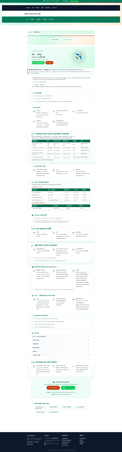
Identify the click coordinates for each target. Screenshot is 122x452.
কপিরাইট (42, 7)
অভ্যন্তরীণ (32, 19)
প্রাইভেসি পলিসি (47, 7)
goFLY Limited (65, 445)
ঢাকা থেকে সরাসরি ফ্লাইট (66, 440)
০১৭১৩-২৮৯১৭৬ (54, 387)
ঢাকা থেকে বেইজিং (67, 407)
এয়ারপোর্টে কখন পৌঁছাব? (36, 355)
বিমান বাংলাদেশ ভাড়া (66, 442)
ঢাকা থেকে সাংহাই (80, 407)
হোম (27, 19)
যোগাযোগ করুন (54, 7)
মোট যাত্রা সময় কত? (36, 340)
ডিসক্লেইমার (37, 7)
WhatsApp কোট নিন (74, 1)
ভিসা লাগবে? (35, 351)
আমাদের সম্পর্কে (28, 7)
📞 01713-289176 (64, 1)
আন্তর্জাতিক (38, 19)
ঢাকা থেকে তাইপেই (54, 412)
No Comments (69, 39)
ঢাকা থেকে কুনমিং (53, 407)
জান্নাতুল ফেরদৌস (55, 39)
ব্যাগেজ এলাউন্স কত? (36, 347)
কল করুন (50, 62)
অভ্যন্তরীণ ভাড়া (65, 438)
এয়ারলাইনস (45, 19)
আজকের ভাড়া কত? (36, 343)
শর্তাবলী (33, 7)
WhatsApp (42, 84)
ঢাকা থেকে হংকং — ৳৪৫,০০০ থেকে (39, 407)
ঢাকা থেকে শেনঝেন (40, 412)
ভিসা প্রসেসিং (51, 19)
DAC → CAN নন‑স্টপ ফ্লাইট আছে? (39, 336)
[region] (61, 149)
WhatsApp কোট (69, 387)
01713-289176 (36, 73)
